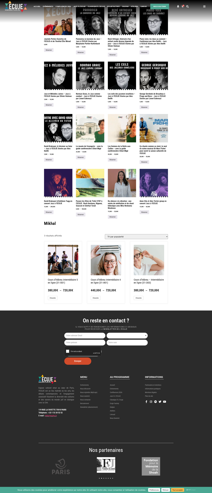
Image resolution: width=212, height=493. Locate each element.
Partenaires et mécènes (153, 385)
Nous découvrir (85, 389)
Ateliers (134, 6)
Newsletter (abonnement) (89, 407)
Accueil (37, 6)
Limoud (144, 6)
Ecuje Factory (113, 6)
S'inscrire (53, 298)
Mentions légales (151, 392)
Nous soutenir (159, 6)
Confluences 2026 (63, 6)
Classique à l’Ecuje (96, 6)
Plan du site (149, 396)
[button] (187, 6)
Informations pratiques (152, 389)
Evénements (48, 6)
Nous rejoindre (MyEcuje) (88, 392)
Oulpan (125, 6)
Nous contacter (85, 400)
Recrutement (84, 403)
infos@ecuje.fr (51, 415)
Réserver (49, 50)
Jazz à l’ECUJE (79, 6)
